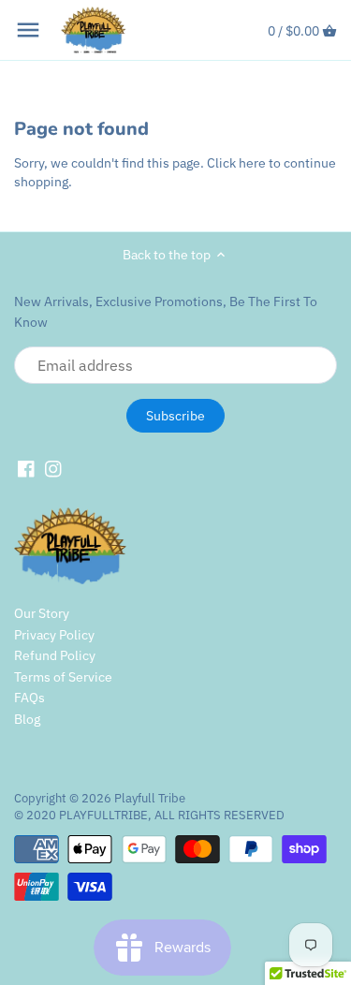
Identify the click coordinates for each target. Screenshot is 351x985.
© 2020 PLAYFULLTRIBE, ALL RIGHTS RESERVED (149, 814)
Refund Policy (54, 655)
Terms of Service (63, 677)
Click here (236, 162)
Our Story (41, 613)
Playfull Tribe (149, 797)
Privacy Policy (54, 634)
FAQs (29, 697)
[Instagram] (53, 469)
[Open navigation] (28, 30)
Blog (27, 719)
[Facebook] (26, 469)
